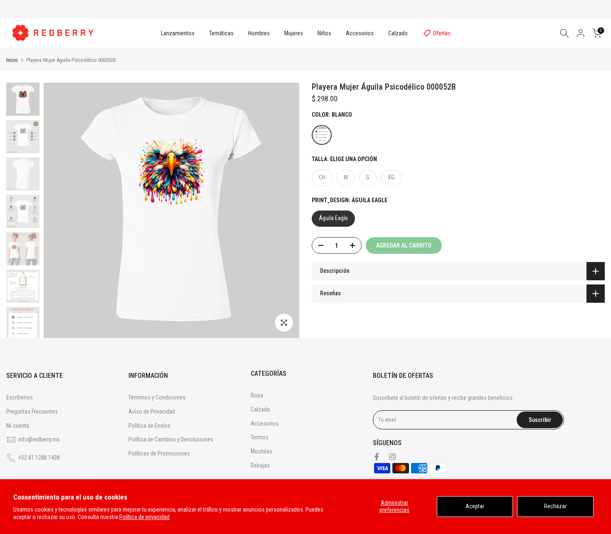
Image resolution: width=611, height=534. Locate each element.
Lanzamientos (178, 33)
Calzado (398, 33)
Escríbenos (19, 397)
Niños (324, 33)
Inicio (12, 60)
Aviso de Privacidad (151, 411)
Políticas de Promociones (159, 453)
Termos (260, 437)
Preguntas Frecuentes (32, 411)
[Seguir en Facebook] (376, 457)
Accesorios (360, 33)
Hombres (259, 33)
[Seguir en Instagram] (392, 457)
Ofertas (442, 33)
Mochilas (261, 451)
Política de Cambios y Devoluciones (170, 439)
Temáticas (221, 33)
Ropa (257, 395)
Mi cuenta (17, 425)
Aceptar (475, 506)
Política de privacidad (144, 517)
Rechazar (555, 506)
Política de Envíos (149, 425)
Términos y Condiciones (156, 397)
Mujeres (293, 33)
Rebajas (260, 465)
